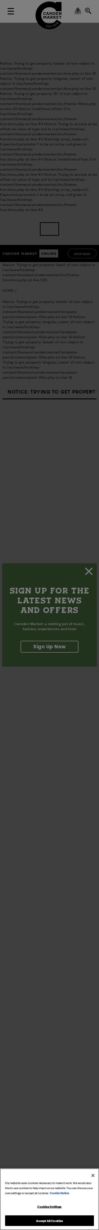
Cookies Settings (49, 1206)
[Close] (92, 1175)
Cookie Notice (59, 1192)
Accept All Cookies (49, 1220)
